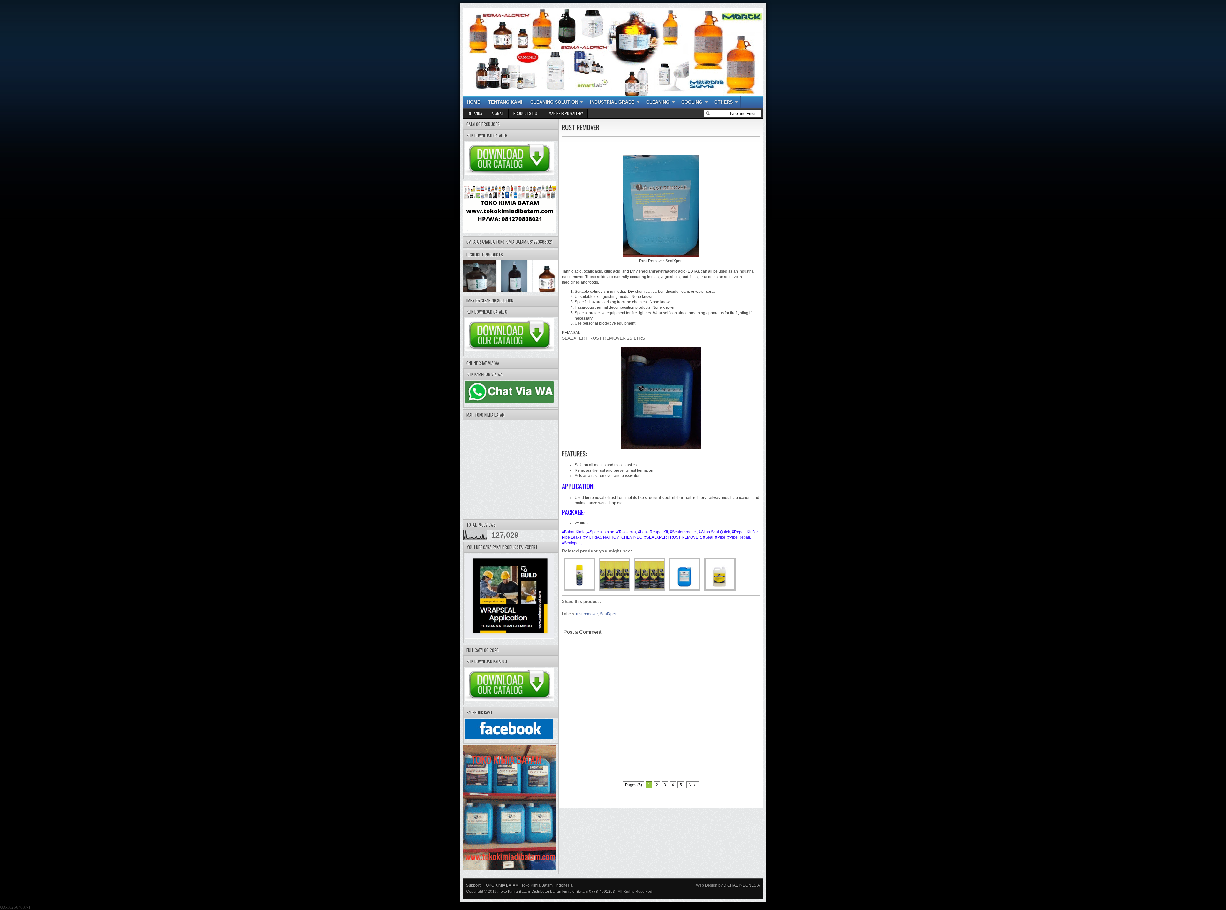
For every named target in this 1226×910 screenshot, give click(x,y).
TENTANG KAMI (505, 102)
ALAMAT (498, 113)
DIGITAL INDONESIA (741, 885)
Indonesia (564, 885)
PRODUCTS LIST (526, 113)
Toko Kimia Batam (537, 885)
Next (693, 785)
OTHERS (723, 102)
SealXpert (608, 614)
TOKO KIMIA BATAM (501, 885)
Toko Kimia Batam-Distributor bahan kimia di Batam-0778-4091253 (557, 891)
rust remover (587, 614)
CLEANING (658, 102)
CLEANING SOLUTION (554, 102)
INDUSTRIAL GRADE (612, 102)
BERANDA (475, 113)
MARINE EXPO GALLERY (566, 113)
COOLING (691, 102)
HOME (473, 102)
